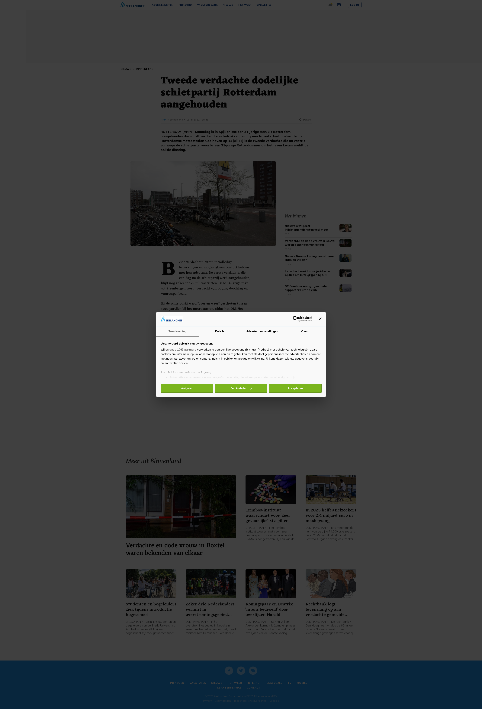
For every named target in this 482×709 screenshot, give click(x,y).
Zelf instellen (238, 388)
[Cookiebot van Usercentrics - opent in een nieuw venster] (295, 319)
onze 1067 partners (182, 349)
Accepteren (295, 388)
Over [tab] (304, 331)
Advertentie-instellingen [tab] (262, 331)
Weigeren (187, 388)
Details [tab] (219, 331)
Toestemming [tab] (177, 331)
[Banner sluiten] (320, 318)
